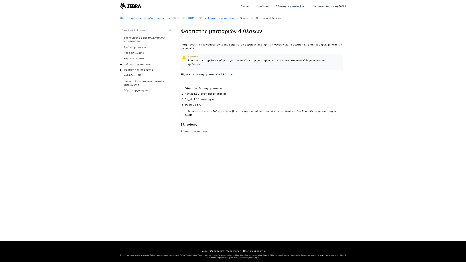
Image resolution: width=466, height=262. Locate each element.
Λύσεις (245, 6)
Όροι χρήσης (233, 251)
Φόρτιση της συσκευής (222, 18)
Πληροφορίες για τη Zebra (329, 6)
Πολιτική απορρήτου (254, 251)
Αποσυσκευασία (134, 53)
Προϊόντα (262, 6)
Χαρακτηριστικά (134, 58)
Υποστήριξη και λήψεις (290, 6)
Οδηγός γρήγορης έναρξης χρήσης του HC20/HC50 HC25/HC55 (162, 18)
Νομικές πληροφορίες (212, 251)
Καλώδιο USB (132, 75)
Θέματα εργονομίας (136, 90)
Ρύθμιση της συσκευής (138, 64)
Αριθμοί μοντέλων (135, 47)
